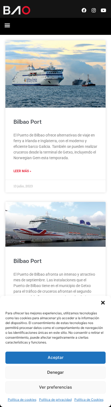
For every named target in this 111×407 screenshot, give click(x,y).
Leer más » (22, 171)
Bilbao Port (27, 122)
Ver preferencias (55, 387)
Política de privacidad (55, 400)
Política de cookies (22, 400)
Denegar (55, 372)
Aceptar (56, 357)
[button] (103, 302)
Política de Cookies (88, 400)
